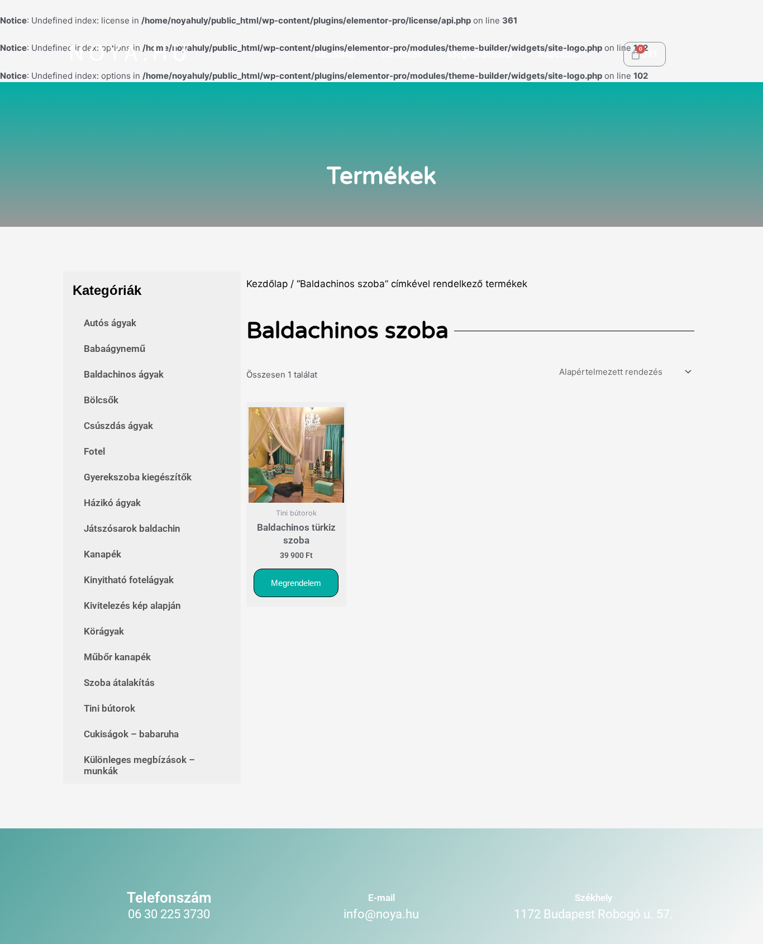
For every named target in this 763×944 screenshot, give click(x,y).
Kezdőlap (334, 54)
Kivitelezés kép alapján (132, 605)
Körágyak (104, 631)
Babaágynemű (114, 348)
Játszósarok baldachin (132, 528)
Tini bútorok (109, 708)
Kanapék (102, 554)
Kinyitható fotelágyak (129, 579)
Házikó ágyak (112, 502)
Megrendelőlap (480, 54)
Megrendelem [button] (296, 583)
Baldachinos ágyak (124, 374)
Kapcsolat (559, 54)
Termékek (401, 54)
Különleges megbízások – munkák (139, 765)
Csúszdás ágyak (118, 425)
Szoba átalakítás (119, 682)
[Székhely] (593, 865)
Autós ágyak (110, 322)
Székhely (593, 897)
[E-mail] (381, 865)
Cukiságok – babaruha (131, 734)
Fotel (94, 451)
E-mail (381, 897)
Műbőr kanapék (117, 656)
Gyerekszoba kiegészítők (138, 477)
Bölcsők (101, 400)
